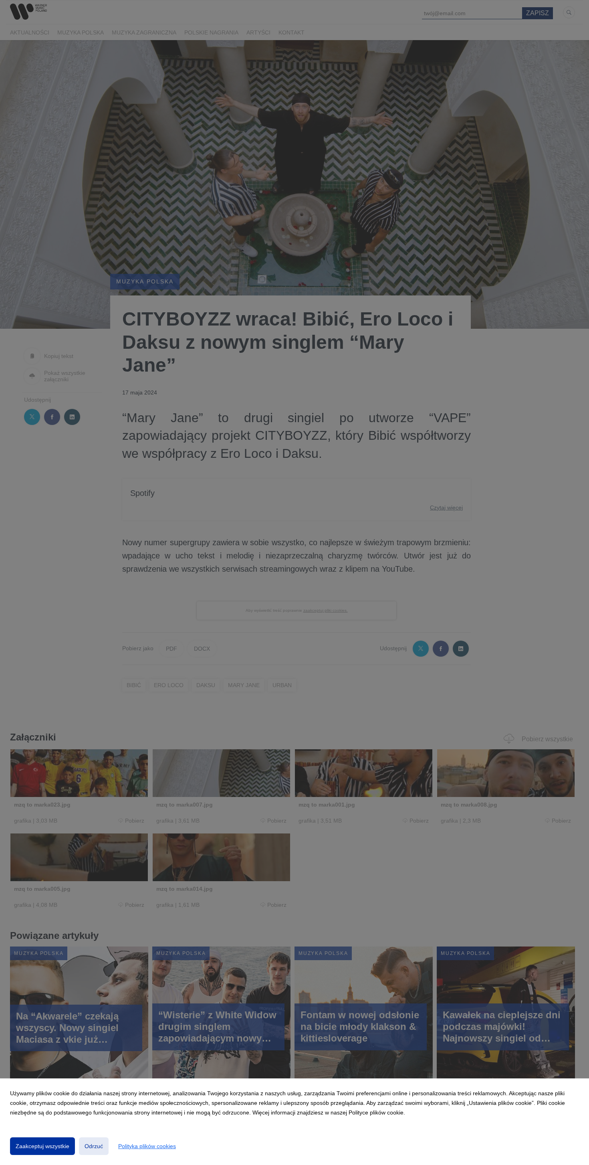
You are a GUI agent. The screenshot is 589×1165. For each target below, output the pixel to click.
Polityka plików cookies (147, 1146)
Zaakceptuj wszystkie (42, 1146)
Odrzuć (94, 1146)
